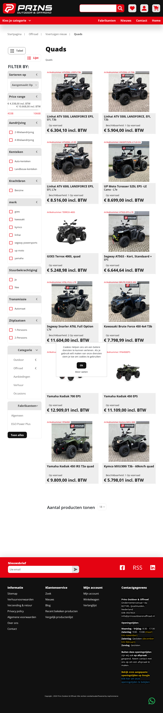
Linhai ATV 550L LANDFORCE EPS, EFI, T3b (70, 118)
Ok (81, 365)
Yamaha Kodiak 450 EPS (121, 396)
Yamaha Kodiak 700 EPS (64, 396)
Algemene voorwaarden (21, 617)
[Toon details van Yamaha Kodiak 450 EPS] (129, 371)
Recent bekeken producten (61, 611)
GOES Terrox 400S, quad (63, 256)
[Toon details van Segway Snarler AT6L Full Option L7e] (72, 301)
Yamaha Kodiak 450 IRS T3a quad (70, 466)
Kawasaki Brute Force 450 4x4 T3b (128, 326)
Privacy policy (15, 611)
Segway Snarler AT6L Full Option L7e (70, 328)
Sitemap (12, 593)
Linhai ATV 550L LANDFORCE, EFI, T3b (127, 118)
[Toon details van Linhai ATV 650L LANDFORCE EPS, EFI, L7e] (72, 161)
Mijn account (91, 593)
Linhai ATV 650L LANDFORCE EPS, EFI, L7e (70, 188)
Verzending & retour (19, 605)
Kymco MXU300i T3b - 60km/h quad (129, 466)
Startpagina (14, 34)
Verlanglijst (90, 605)
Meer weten (81, 371)
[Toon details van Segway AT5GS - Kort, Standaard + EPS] (129, 231)
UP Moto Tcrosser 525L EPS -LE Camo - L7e (125, 188)
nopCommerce (112, 696)
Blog (48, 605)
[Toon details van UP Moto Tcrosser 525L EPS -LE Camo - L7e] (129, 161)
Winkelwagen (91, 599)
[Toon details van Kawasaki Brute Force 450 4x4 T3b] (129, 301)
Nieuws (49, 599)
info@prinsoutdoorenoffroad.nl (138, 616)
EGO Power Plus (21, 424)
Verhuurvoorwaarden (20, 599)
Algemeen (17, 415)
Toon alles (17, 435)
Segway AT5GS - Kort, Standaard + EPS (128, 258)
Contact (12, 629)
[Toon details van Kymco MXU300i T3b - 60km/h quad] (129, 441)
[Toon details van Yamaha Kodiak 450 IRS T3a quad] (72, 441)
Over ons (12, 623)
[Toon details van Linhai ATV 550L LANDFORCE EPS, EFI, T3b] (72, 91)
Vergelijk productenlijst (59, 617)
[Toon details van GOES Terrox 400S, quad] (72, 231)
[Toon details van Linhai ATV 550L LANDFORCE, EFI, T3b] (129, 91)
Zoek (48, 593)
